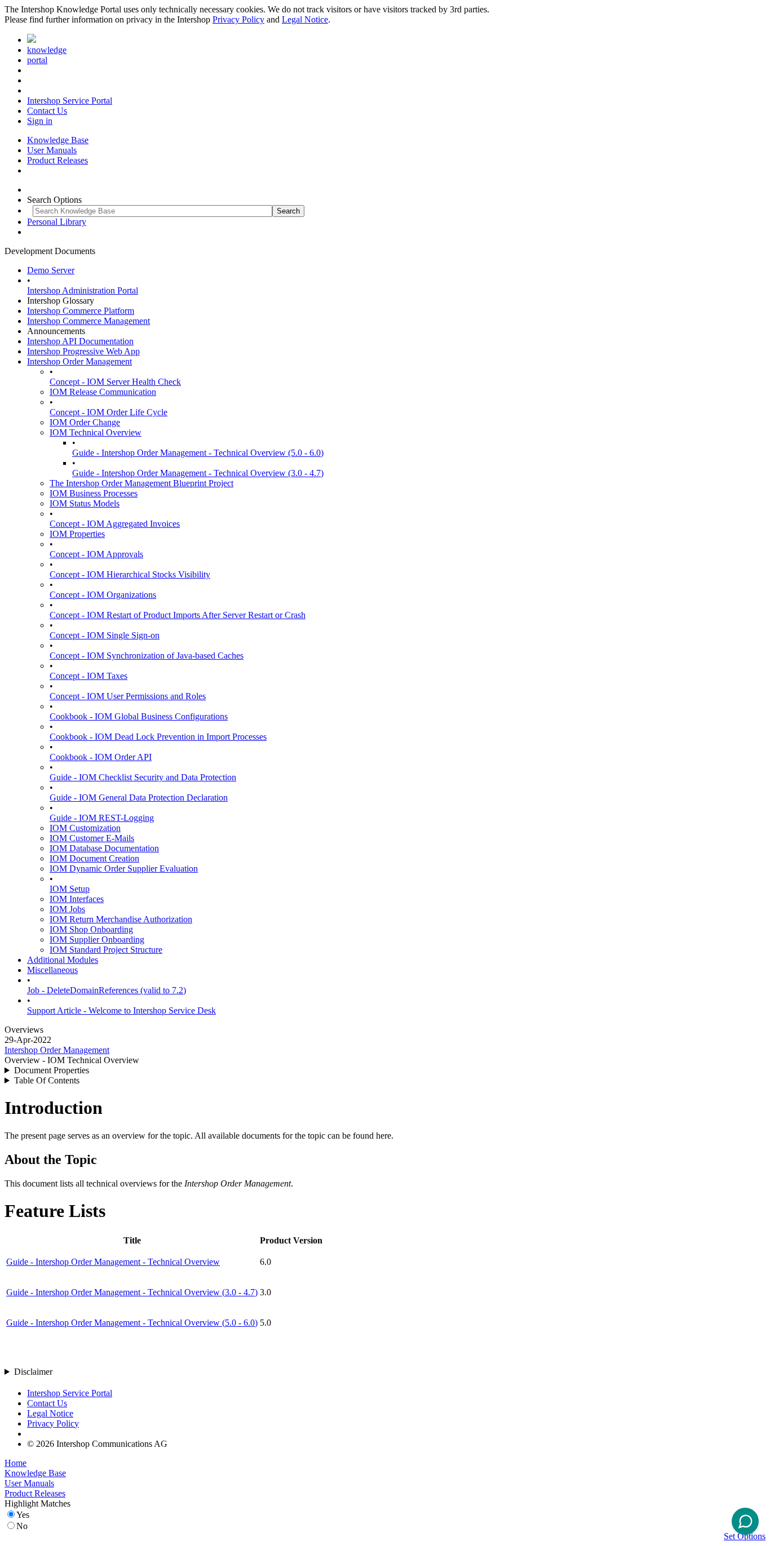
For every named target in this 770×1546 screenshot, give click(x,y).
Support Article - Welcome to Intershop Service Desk (121, 1010)
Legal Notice (305, 19)
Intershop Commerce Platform (80, 311)
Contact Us (47, 110)
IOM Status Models (85, 503)
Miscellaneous (52, 970)
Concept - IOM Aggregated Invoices (115, 523)
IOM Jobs (67, 909)
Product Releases (57, 160)
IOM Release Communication (103, 392)
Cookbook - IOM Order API (101, 757)
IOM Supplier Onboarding (97, 939)
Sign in (39, 121)
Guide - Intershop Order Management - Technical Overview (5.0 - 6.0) (198, 452)
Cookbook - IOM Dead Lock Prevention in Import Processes (158, 736)
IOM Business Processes (94, 493)
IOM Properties (77, 534)
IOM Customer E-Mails (92, 838)
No (22, 1526)
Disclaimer (33, 1371)
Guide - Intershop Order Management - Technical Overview (113, 1262)
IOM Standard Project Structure (106, 949)
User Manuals (52, 150)
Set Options (744, 1536)
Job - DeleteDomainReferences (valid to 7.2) (106, 990)
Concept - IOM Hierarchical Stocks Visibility (130, 574)
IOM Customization (85, 828)
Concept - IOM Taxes (88, 676)
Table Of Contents (46, 1080)
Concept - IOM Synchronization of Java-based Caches (147, 655)
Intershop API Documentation (80, 341)
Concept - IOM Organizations (103, 594)
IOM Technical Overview (95, 432)
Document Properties (51, 1070)
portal (37, 60)
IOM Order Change (85, 422)
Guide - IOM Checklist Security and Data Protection (143, 777)
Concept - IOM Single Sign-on (105, 635)
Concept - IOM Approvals (96, 554)
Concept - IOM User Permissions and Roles (128, 696)
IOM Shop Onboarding (91, 929)
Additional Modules (62, 960)
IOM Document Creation (94, 858)
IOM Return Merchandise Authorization (121, 919)
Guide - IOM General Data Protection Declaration (139, 797)
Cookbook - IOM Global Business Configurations (139, 716)
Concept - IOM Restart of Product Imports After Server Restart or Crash (178, 615)
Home (15, 1463)
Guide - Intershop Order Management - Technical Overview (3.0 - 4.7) (198, 473)
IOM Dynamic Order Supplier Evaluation (124, 868)
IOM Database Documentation (104, 848)
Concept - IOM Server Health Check (115, 381)
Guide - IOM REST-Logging (102, 818)
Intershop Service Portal (69, 100)
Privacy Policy (238, 19)
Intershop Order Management (79, 361)
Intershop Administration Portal (82, 290)
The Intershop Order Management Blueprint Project (141, 483)
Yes (22, 1515)
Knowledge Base (57, 140)
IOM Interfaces (77, 899)
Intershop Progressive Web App (83, 351)
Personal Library (56, 221)
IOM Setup (70, 889)
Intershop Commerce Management (88, 321)
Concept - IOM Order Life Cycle (108, 412)
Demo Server (50, 270)
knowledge (47, 50)
